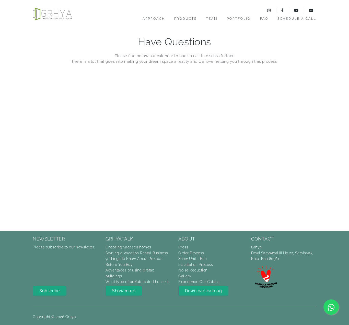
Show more (123, 290)
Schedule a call (296, 18)
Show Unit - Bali (192, 259)
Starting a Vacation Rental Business (137, 253)
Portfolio (239, 18)
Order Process (191, 253)
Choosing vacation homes (128, 247)
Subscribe (49, 290)
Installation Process (195, 265)
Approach (154, 18)
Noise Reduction (192, 270)
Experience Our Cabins (198, 282)
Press (183, 247)
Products (185, 18)
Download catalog (203, 290)
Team (212, 18)
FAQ (264, 18)
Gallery (184, 276)
